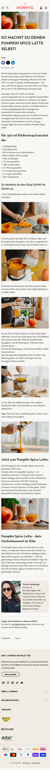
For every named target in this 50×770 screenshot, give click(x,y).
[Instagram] (7, 682)
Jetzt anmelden (10, 674)
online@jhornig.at (18, 624)
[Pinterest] (12, 682)
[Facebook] (3, 682)
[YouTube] (21, 682)
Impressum (26, 763)
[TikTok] (17, 682)
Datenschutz (36, 763)
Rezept (18, 638)
